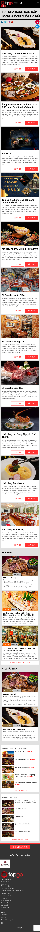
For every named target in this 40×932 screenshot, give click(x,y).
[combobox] (16, 3)
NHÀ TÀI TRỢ (5, 907)
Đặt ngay (31, 69)
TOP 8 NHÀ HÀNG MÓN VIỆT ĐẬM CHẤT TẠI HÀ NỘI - (25, 775)
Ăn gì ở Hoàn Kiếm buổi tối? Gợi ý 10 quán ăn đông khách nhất (19, 105)
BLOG (3, 912)
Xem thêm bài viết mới (19, 839)
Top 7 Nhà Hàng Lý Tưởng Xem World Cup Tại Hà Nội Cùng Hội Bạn (19, 649)
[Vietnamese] (2, 6)
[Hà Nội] (7, 3)
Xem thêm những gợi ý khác (19, 662)
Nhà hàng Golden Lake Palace (18, 53)
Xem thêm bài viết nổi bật (20, 790)
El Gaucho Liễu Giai (12, 388)
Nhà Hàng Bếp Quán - (24, 767)
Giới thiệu (4, 914)
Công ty (3, 917)
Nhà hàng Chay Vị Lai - (25, 759)
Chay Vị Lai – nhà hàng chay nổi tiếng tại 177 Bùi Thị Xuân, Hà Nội (25, 801)
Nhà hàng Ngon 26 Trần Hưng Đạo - (26, 783)
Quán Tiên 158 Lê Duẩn (22, 824)
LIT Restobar (19, 816)
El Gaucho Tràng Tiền (13, 341)
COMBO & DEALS (6, 895)
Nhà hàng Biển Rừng (13, 529)
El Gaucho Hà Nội (9, 578)
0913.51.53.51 (6, 881)
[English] (4, 6)
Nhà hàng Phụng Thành (22, 831)
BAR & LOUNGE (6, 893)
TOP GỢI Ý (7, 609)
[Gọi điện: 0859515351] (37, 26)
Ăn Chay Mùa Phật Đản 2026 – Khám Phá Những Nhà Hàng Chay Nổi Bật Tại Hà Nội (18, 614)
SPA (2, 909)
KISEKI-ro (7, 153)
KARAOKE (4, 898)
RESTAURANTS (8, 574)
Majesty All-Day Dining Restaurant (20, 249)
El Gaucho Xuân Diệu (13, 295)
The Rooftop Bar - (23, 752)
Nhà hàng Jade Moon (13, 483)
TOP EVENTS (5, 902)
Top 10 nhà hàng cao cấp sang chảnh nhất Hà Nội (18, 201)
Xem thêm (17, 69)
